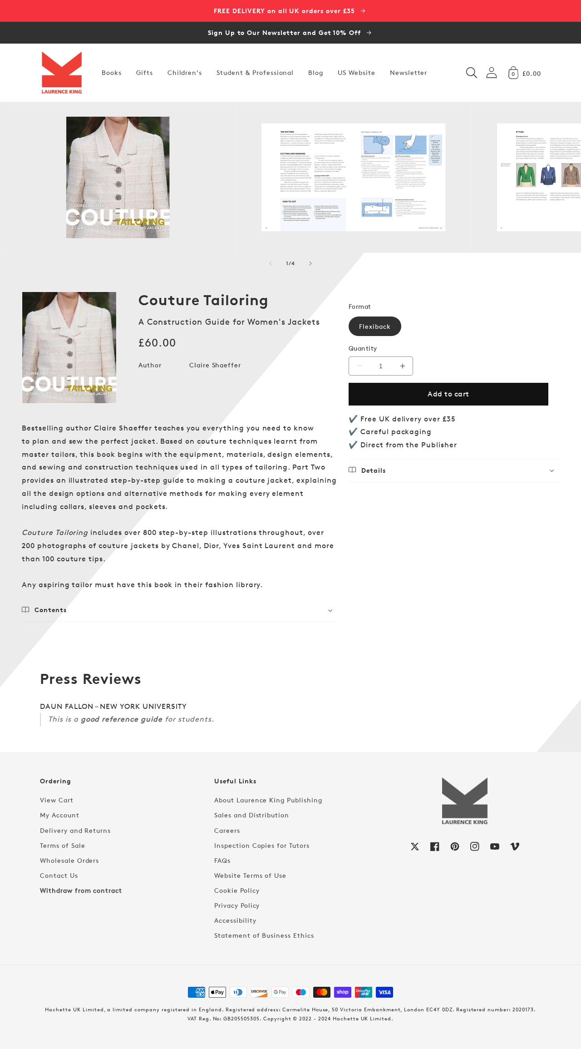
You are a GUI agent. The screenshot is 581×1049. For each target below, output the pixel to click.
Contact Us (59, 875)
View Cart (57, 800)
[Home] (62, 72)
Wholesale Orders (69, 860)
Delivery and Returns (75, 830)
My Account (59, 815)
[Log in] (491, 72)
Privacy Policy (237, 905)
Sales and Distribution (251, 815)
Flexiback (375, 326)
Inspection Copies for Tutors (262, 845)
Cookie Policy (236, 890)
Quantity (363, 348)
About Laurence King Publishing (268, 800)
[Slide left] (271, 263)
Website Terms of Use (250, 875)
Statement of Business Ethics (264, 935)
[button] (471, 72)
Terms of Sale (62, 845)
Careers (227, 830)
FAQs (222, 860)
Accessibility (235, 920)
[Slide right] (310, 263)
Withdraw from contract (81, 890)
